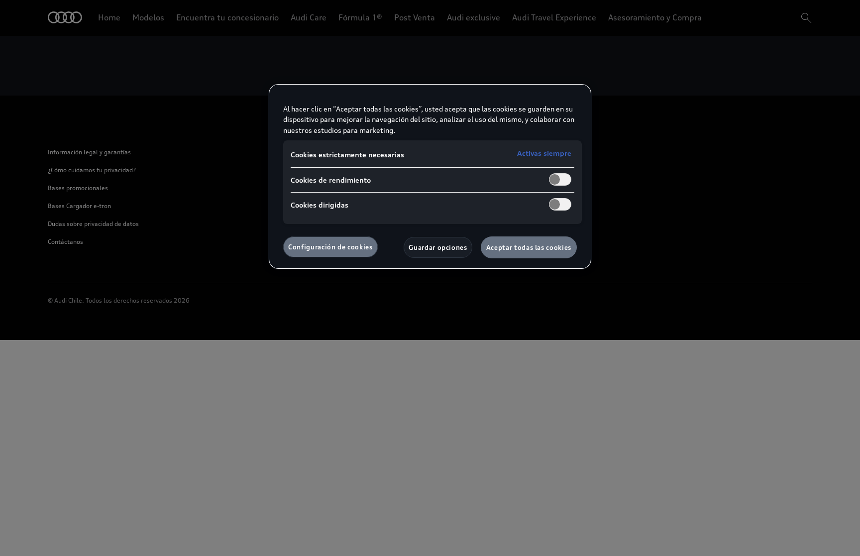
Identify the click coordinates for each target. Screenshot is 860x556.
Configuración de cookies (330, 247)
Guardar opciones (438, 247)
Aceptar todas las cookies (528, 247)
